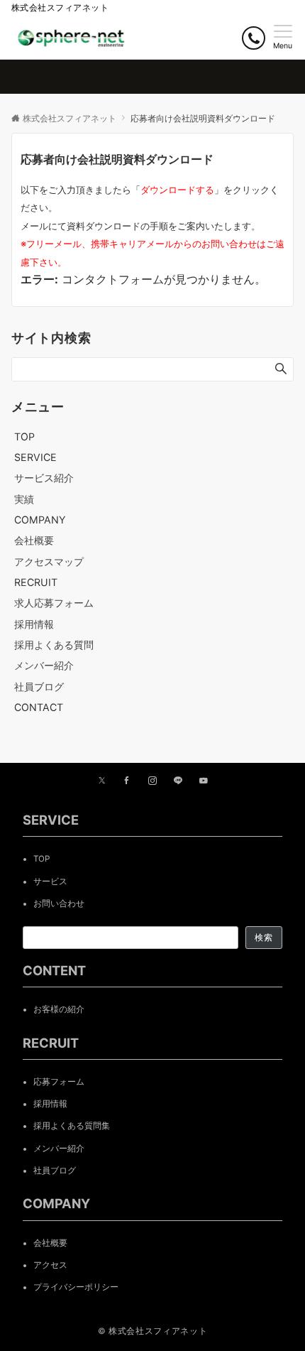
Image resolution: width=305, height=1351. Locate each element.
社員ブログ (39, 686)
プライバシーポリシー (75, 1287)
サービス (50, 881)
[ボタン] (253, 38)
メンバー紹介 (44, 665)
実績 (24, 499)
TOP (41, 859)
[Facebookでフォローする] (127, 781)
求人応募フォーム (54, 603)
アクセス (50, 1265)
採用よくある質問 (54, 645)
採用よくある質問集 (71, 1126)
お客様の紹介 (58, 1009)
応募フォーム (58, 1082)
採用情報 (34, 624)
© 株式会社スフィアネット (152, 1331)
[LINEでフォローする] (178, 781)
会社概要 (34, 540)
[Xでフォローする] (102, 781)
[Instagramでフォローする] (152, 781)
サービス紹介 (44, 478)
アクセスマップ (49, 561)
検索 (264, 938)
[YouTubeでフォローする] (203, 781)
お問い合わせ (58, 903)
